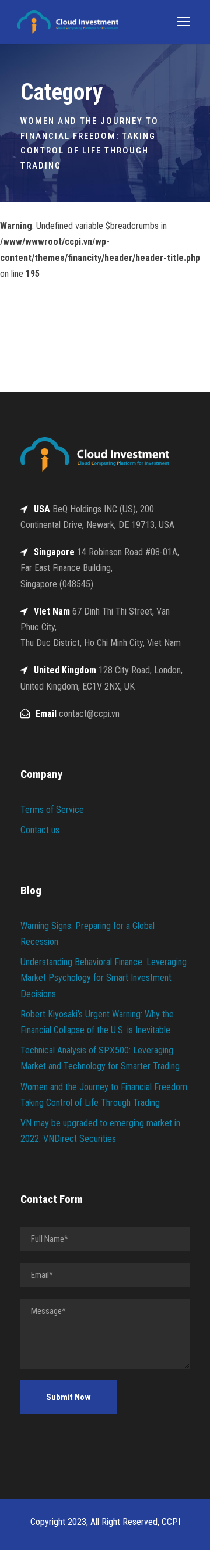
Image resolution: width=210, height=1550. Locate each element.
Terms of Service (52, 809)
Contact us (40, 829)
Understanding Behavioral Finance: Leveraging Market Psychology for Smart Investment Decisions (103, 977)
